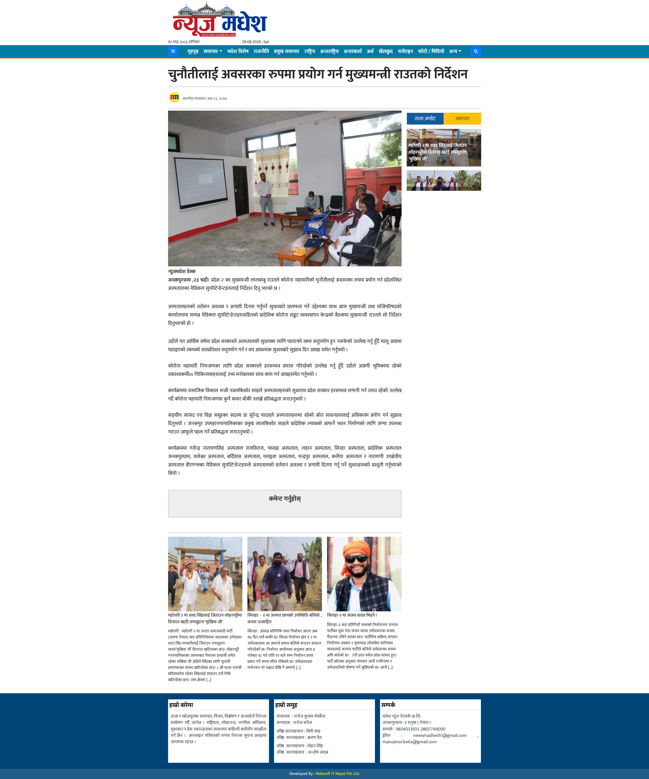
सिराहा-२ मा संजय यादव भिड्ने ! (352, 615)
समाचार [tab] (463, 118)
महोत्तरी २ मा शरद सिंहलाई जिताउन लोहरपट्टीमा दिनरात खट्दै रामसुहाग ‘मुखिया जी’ (438, 152)
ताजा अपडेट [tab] (425, 118)
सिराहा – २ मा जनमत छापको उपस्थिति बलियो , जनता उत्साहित (284, 619)
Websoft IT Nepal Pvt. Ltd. (338, 773)
